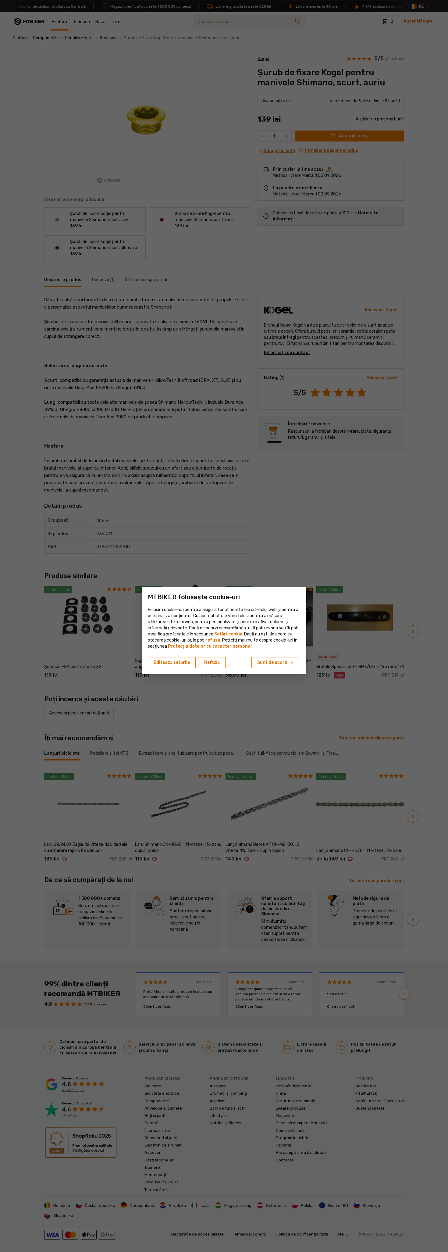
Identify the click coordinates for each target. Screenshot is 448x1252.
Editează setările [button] (172, 662)
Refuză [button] (212, 662)
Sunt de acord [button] (275, 663)
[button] (212, 640)
